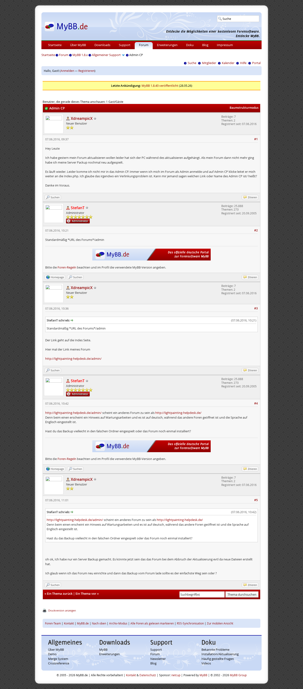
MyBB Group (238, 675)
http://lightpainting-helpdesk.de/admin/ (73, 358)
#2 (256, 230)
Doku (190, 45)
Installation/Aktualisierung (220, 654)
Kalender (228, 63)
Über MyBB (78, 45)
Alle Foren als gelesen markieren (152, 623)
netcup (175, 675)
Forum (143, 45)
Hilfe (243, 63)
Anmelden (67, 71)
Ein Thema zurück (59, 593)
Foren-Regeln (67, 267)
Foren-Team (53, 623)
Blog (205, 45)
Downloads (102, 45)
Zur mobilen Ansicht (220, 623)
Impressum (225, 45)
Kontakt (69, 623)
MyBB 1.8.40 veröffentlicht (160, 85)
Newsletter (158, 659)
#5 (256, 500)
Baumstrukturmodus (244, 108)
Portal (256, 63)
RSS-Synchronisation (190, 623)
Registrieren (86, 71)
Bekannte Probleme (215, 649)
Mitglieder (209, 63)
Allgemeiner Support (106, 55)
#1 (256, 139)
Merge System (58, 659)
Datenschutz (147, 675)
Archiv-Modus (118, 623)
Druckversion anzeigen (62, 610)
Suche (192, 63)
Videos (206, 663)
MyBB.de (83, 623)
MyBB (103, 649)
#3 (256, 308)
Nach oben (99, 623)
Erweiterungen (167, 45)
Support (124, 45)
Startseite (55, 45)
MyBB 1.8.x (80, 55)
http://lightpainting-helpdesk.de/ (178, 413)
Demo (52, 654)
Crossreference (58, 663)
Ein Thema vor (86, 593)
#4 (256, 403)
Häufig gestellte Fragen (217, 659)
